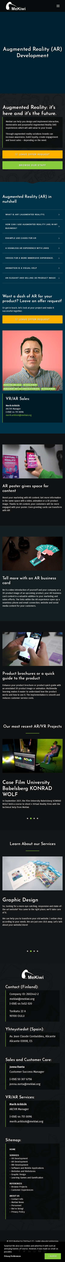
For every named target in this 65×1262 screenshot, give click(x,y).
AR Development (19, 1161)
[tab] (32, 215)
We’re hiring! (17, 1208)
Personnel (16, 1205)
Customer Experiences (22, 1190)
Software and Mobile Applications (27, 1168)
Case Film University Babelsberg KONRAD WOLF (27, 788)
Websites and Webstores (23, 1171)
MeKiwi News (17, 1202)
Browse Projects (19, 1187)
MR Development (19, 1165)
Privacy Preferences (12, 1256)
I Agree (53, 1256)
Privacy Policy (18, 1212)
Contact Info (17, 1199)
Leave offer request (34, 154)
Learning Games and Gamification (27, 1177)
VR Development (19, 1158)
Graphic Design (20, 900)
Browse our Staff (32, 165)
